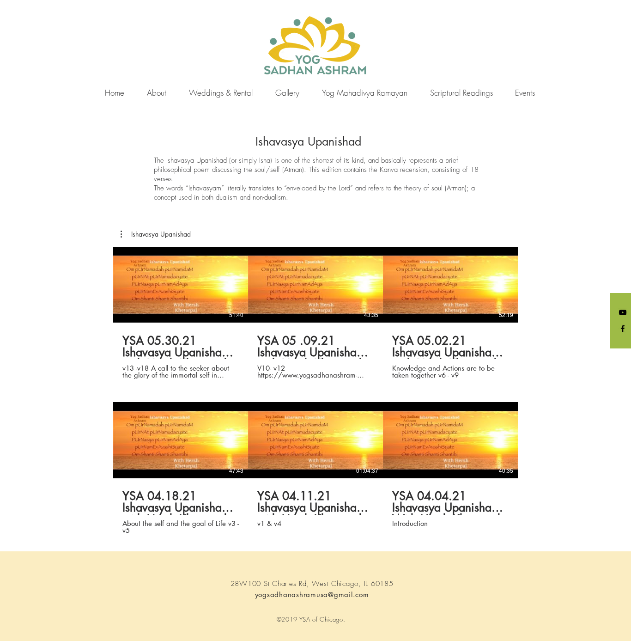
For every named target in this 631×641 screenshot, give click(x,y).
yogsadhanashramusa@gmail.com (312, 594)
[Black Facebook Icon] (622, 328)
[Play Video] (180, 284)
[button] (156, 234)
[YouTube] (622, 312)
